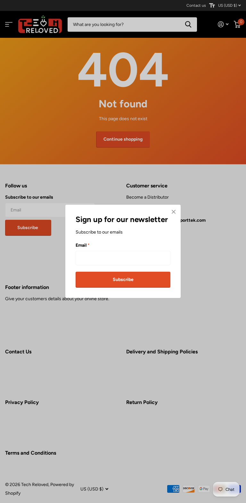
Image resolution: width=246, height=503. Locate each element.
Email (83, 245)
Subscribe (123, 279)
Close (174, 212)
